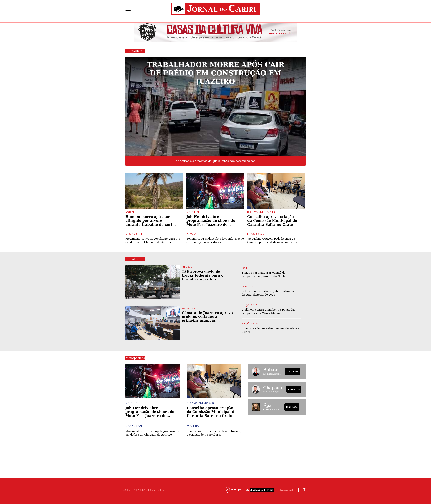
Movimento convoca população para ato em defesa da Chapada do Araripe (152, 240)
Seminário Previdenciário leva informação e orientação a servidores (215, 240)
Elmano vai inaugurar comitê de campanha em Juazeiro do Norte (264, 274)
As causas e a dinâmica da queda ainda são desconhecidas (215, 161)
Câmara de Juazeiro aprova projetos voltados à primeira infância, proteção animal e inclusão (207, 316)
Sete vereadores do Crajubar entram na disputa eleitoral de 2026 (269, 292)
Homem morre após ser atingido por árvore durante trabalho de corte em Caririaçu (150, 220)
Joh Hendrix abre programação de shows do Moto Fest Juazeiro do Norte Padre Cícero (210, 220)
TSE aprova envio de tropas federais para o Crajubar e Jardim (207, 275)
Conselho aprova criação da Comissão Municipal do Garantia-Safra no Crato (272, 220)
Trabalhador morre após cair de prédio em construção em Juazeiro (215, 72)
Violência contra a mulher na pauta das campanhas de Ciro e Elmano (268, 311)
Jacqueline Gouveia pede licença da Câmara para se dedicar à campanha (272, 240)
